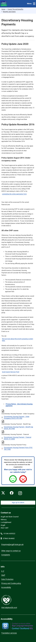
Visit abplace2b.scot (9, 607)
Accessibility (6, 587)
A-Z (2, 571)
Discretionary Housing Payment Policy (18, 448)
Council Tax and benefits (15, 9)
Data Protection (7, 579)
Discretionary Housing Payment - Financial (17, 438)
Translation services (9, 633)
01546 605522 (9, 533)
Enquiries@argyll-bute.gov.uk (12, 544)
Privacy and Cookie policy (11, 583)
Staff (3, 575)
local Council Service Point (10, 372)
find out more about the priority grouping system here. (17, 339)
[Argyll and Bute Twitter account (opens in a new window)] (3, 493)
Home (3, 9)
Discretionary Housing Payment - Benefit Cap (18, 428)
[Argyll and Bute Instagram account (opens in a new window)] (20, 493)
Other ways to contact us (11, 551)
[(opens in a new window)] (17, 626)
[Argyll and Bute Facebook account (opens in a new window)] (11, 493)
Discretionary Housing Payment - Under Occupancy (16, 417)
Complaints (5, 555)
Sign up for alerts (18, 502)
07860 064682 (9, 538)
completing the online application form (14, 194)
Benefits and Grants (9, 12)
